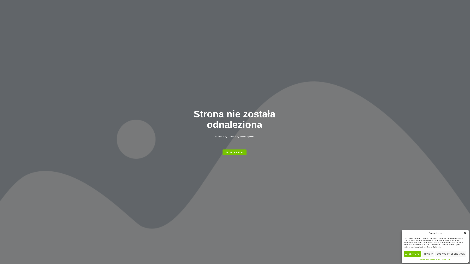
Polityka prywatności (443, 259)
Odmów (428, 254)
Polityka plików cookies (427, 259)
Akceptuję (412, 254)
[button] (465, 233)
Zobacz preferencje (451, 254)
